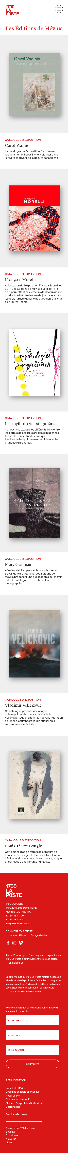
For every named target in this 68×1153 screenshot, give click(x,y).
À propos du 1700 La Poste (20, 1128)
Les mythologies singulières (30, 423)
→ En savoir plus (14, 962)
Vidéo (9, 1142)
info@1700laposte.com (18, 923)
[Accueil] (12, 10)
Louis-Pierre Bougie (23, 846)
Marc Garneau (18, 564)
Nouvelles (11, 1138)
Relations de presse (16, 1114)
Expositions (12, 1135)
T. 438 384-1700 (15, 915)
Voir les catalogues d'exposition (25, 991)
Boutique (10, 1131)
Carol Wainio (17, 145)
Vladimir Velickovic (23, 705)
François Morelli (20, 279)
